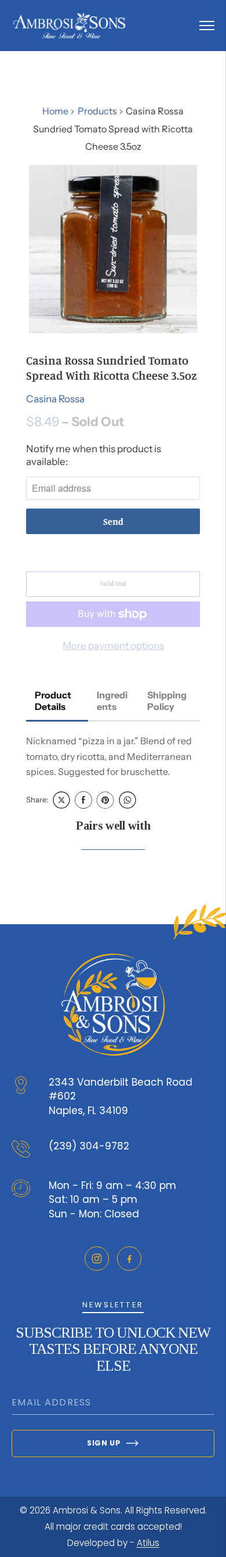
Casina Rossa (55, 399)
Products (97, 111)
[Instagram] (97, 1258)
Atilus (148, 1543)
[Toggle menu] (207, 25)
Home (55, 111)
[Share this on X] (61, 800)
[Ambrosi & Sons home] (69, 25)
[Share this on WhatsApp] (127, 800)
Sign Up (104, 1443)
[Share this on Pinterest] (105, 800)
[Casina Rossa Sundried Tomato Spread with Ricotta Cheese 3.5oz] (113, 249)
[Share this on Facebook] (83, 800)
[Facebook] (129, 1258)
